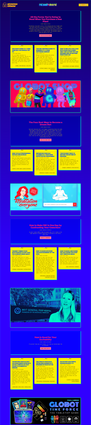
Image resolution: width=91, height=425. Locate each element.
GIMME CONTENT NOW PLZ (45, 348)
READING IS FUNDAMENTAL (45, 237)
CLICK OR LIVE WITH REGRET (45, 35)
